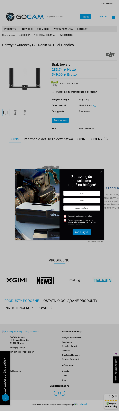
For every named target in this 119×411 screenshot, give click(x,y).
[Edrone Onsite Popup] (59, 205)
